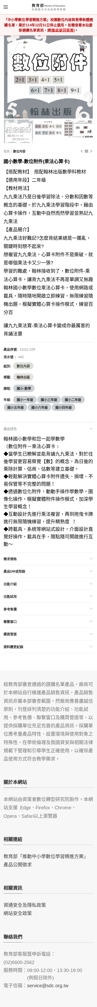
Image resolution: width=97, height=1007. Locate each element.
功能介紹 (10, 583)
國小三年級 (49, 399)
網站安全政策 (18, 913)
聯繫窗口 (10, 621)
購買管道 (10, 634)
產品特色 (10, 428)
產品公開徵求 (18, 864)
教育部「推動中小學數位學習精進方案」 (46, 856)
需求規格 (10, 558)
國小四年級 (63, 407)
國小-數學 (24, 388)
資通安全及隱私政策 (25, 904)
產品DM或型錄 (14, 571)
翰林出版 (23, 377)
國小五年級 (15, 407)
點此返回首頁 (62, 30)
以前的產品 (81, 151)
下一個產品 (91, 151)
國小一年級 (25, 399)
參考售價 (10, 609)
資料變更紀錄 (13, 646)
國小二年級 (73, 399)
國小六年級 (39, 407)
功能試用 (10, 596)
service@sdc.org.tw (47, 985)
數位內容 (19, 151)
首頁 (7, 151)
